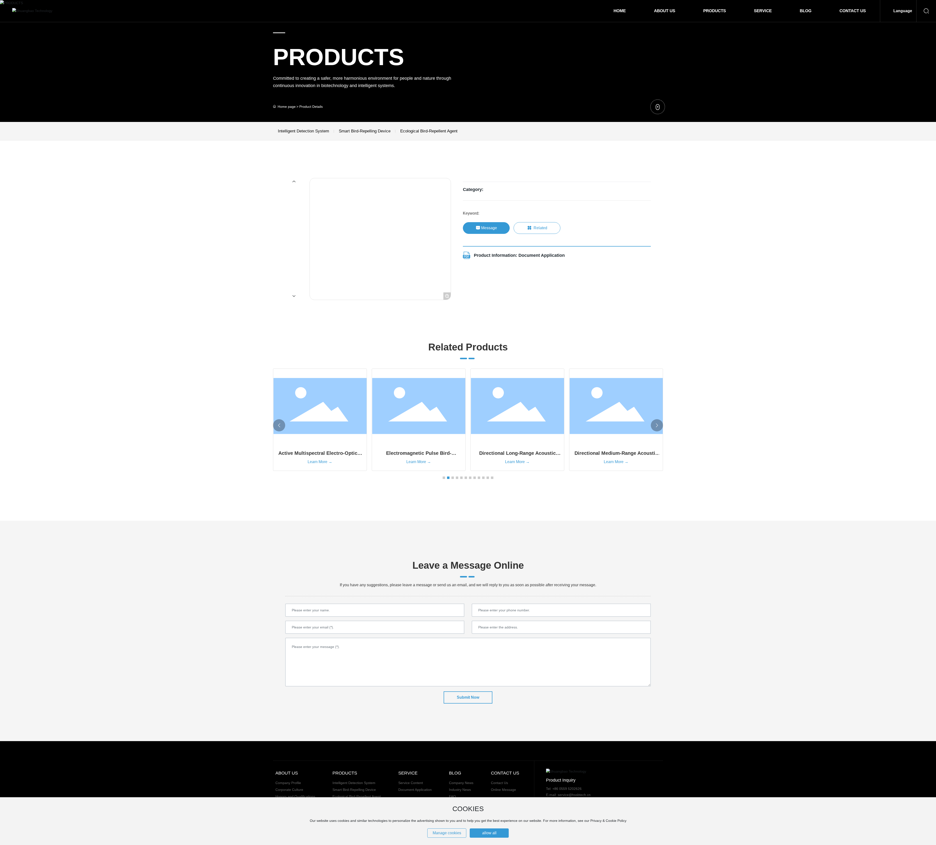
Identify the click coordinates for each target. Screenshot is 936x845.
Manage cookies (447, 833)
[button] (444, 478)
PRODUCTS (338, 57)
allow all (489, 833)
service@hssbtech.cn (574, 795)
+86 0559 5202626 (567, 789)
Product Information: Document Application (519, 255)
